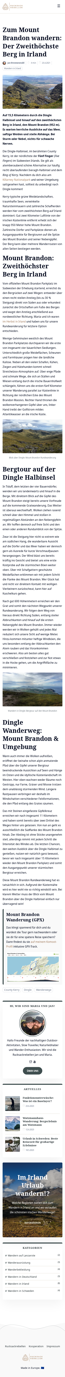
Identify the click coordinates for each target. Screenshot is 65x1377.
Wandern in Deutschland (34, 1276)
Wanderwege (43, 989)
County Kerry (11, 989)
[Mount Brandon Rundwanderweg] (33, 966)
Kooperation (36, 1346)
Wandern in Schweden (34, 1290)
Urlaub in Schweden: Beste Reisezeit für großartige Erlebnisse (40, 1142)
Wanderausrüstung (34, 1262)
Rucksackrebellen (15, 1346)
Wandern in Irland (12, 68)
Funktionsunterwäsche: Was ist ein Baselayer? (38, 1099)
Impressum (53, 1346)
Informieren (32, 1222)
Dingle (28, 989)
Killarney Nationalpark (16, 180)
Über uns (32, 1070)
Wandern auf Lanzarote (34, 1255)
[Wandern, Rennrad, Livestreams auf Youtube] (34, 1062)
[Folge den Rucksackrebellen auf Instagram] (30, 1062)
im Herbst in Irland (14, 321)
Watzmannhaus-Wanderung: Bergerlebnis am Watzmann (40, 1121)
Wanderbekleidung (34, 1269)
